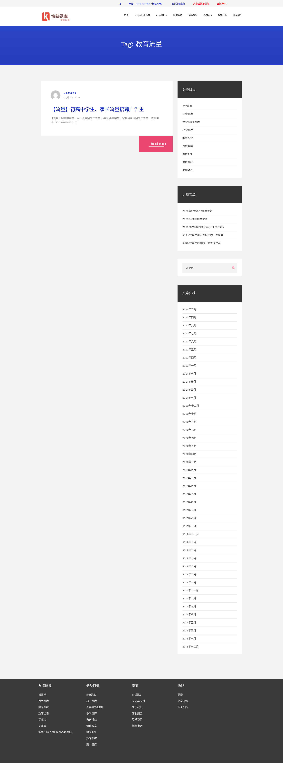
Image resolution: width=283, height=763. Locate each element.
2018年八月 (189, 486)
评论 (183, 707)
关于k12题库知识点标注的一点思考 (202, 235)
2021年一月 (189, 397)
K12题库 (187, 105)
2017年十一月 (190, 534)
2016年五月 (189, 622)
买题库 (42, 725)
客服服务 (137, 713)
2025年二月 (189, 309)
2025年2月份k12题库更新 (197, 210)
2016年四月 (189, 630)
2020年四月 (189, 453)
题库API (187, 154)
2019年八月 (189, 470)
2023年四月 (189, 317)
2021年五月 (189, 381)
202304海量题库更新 (195, 219)
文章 (183, 701)
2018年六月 (189, 502)
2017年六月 (189, 566)
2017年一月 (189, 582)
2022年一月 (189, 365)
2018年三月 (189, 526)
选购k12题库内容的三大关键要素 (201, 243)
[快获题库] (55, 16)
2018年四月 (189, 518)
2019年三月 (189, 478)
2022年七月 (189, 333)
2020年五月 (189, 445)
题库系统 (187, 162)
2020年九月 (189, 421)
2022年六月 (189, 341)
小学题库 (187, 130)
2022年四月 (189, 357)
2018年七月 (189, 494)
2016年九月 (189, 606)
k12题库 (136, 694)
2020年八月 (189, 429)
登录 (180, 694)
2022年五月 (189, 349)
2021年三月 (189, 389)
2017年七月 (189, 558)
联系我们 (137, 719)
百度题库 (43, 701)
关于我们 (137, 707)
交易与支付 (138, 701)
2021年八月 (189, 373)
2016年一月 (189, 638)
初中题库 (187, 114)
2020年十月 (189, 413)
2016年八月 (189, 614)
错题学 (42, 694)
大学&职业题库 (191, 122)
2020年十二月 (190, 405)
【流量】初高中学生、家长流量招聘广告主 (97, 109)
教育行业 (187, 138)
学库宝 (42, 719)
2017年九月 (189, 550)
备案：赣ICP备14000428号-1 (55, 732)
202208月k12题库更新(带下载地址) (203, 227)
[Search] (120, 3)
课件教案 (187, 146)
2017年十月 (189, 542)
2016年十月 (189, 598)
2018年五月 (189, 510)
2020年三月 (189, 462)
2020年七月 (189, 437)
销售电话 (137, 725)
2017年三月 (189, 574)
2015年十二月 (190, 646)
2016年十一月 (190, 590)
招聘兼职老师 (178, 3)
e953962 (70, 93)
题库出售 (43, 713)
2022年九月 (189, 325)
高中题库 (187, 170)
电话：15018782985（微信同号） (146, 3)
